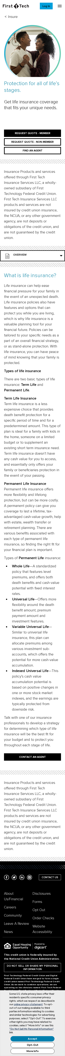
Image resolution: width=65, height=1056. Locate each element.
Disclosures (41, 893)
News (8, 932)
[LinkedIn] (21, 877)
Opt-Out (32, 1045)
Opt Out (38, 910)
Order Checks (43, 918)
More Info (32, 1051)
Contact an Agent (32, 757)
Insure (13, 17)
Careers (10, 907)
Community (13, 915)
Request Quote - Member (32, 133)
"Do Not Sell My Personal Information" (31, 1029)
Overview (19, 254)
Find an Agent (32, 150)
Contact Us (50, 877)
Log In (46, 6)
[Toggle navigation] (59, 6)
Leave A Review (16, 923)
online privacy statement (28, 1004)
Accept (32, 1039)
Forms (37, 902)
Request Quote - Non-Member (32, 142)
